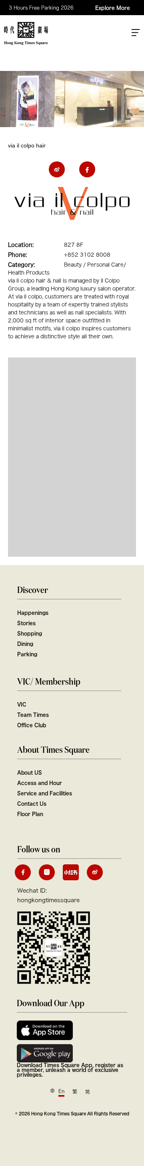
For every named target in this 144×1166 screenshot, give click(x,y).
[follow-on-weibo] (95, 872)
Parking (27, 654)
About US (29, 772)
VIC (21, 704)
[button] (20, 91)
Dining (25, 643)
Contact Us (31, 803)
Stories (26, 622)
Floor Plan (30, 813)
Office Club (31, 724)
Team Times (33, 714)
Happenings (32, 612)
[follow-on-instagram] (47, 872)
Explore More (112, 7)
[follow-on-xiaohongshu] (71, 872)
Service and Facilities (44, 793)
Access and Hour (39, 782)
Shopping (29, 633)
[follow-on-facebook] (23, 872)
